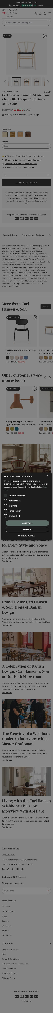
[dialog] (26, 506)
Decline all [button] (27, 529)
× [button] (47, 476)
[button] (26, 535)
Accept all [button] (27, 523)
